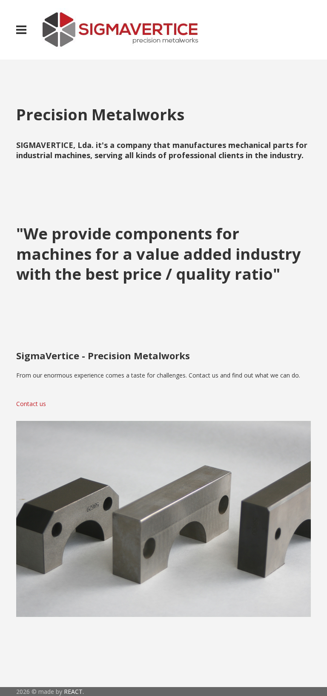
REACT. (74, 691)
